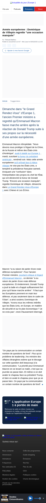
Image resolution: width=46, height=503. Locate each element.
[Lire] (30, 498)
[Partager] (4, 45)
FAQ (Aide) (6, 471)
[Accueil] (23, 3)
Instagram (7, 446)
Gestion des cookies (9, 479)
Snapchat (19, 446)
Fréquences (6, 463)
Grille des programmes (31, 451)
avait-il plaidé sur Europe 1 (27, 153)
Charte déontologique (31, 479)
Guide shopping (29, 455)
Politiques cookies (29, 475)
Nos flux (26, 463)
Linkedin (23, 446)
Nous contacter (8, 451)
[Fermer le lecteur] (43, 498)
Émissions (29, 9)
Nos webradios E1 (9, 467)
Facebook (11, 446)
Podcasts (17, 9)
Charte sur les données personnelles (11, 483)
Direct (40, 9)
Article (4, 101)
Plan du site (27, 467)
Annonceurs (6, 455)
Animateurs (6, 459)
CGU (25, 471)
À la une (6, 9)
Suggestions (15, 101)
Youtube (15, 446)
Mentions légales (8, 475)
